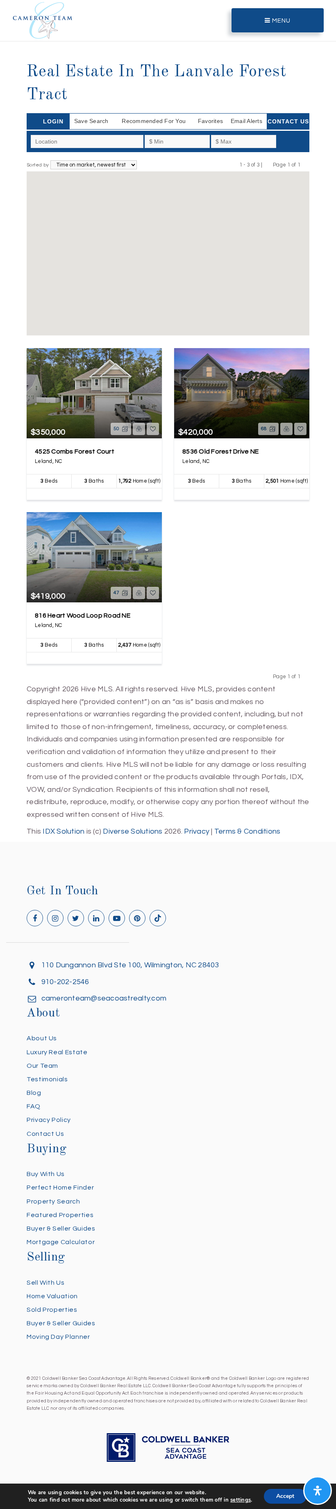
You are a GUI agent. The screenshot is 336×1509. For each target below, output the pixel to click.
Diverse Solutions (132, 831)
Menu (280, 21)
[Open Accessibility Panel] (317, 1490)
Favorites (210, 121)
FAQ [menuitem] (34, 1106)
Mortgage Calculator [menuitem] (61, 1242)
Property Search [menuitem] (53, 1201)
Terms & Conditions (247, 831)
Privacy (196, 831)
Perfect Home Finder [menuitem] (60, 1187)
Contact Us (288, 121)
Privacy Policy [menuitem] (49, 1120)
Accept (285, 1496)
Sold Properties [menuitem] (52, 1309)
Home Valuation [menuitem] (52, 1296)
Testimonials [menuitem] (47, 1079)
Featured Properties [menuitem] (60, 1215)
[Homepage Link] (42, 20)
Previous (268, 164)
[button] (162, 305)
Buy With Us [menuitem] (46, 1174)
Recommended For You (154, 121)
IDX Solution (63, 831)
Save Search (91, 121)
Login (53, 121)
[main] (168, 419)
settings (240, 1500)
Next (305, 164)
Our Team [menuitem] (42, 1065)
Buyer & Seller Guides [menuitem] (61, 1228)
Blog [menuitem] (34, 1093)
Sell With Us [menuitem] (46, 1282)
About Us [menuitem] (42, 1038)
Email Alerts (246, 121)
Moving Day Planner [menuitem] (58, 1336)
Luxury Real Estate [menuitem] (57, 1052)
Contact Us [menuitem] (45, 1134)
